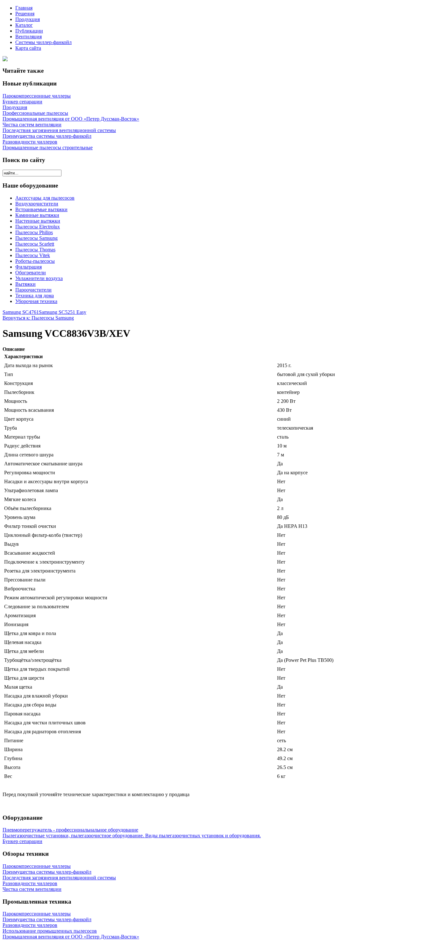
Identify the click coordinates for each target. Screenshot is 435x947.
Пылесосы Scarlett (34, 244)
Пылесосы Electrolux (37, 226)
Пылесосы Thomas (35, 249)
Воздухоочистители (36, 203)
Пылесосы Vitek (32, 255)
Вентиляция (28, 36)
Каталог (24, 25)
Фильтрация (28, 267)
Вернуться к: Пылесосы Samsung (38, 318)
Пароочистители (33, 289)
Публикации (29, 30)
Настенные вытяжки (37, 221)
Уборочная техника (36, 301)
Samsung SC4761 (21, 312)
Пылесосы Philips (34, 232)
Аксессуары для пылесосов (45, 198)
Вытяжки (25, 284)
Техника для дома (34, 295)
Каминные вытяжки (37, 215)
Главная (23, 8)
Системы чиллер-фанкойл (43, 42)
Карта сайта (28, 48)
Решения (24, 13)
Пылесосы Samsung (36, 238)
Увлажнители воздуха (39, 278)
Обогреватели (30, 272)
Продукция (27, 19)
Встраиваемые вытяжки (41, 209)
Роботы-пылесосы (35, 261)
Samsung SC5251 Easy (62, 312)
